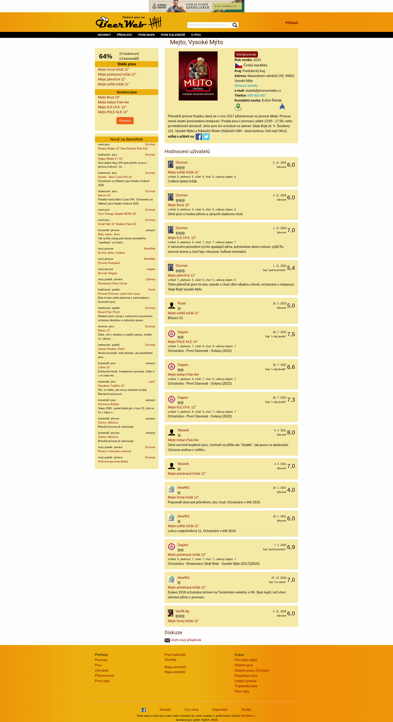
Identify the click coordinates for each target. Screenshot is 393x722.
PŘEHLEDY (124, 34)
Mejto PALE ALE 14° (113, 112)
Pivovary (101, 660)
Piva (98, 665)
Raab (182, 303)
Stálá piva (126, 64)
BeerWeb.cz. (248, 715)
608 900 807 (257, 95)
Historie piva (244, 665)
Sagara (151, 269)
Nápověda (219, 709)
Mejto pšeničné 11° (112, 79)
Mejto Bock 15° (109, 97)
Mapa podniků (175, 672)
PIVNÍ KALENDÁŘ (173, 34)
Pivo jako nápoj (246, 660)
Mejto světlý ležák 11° (113, 84)
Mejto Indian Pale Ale (113, 102)
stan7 (152, 381)
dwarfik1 (183, 487)
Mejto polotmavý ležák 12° (117, 74)
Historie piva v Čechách (252, 670)
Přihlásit (291, 23)
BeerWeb (149, 248)
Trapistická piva (246, 686)
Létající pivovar (245, 681)
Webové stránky (246, 85)
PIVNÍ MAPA (146, 34)
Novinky (170, 659)
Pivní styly (102, 681)
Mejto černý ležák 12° (113, 69)
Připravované (104, 675)
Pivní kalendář (175, 654)
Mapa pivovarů (175, 667)
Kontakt (165, 709)
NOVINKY (104, 34)
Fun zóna (191, 709)
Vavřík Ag (182, 611)
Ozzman (150, 144)
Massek (183, 430)
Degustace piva (246, 675)
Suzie (151, 289)
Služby (246, 709)
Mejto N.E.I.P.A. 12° (112, 107)
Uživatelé (101, 670)
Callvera (150, 279)
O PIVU (196, 34)
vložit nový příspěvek (185, 640)
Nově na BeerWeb (126, 139)
